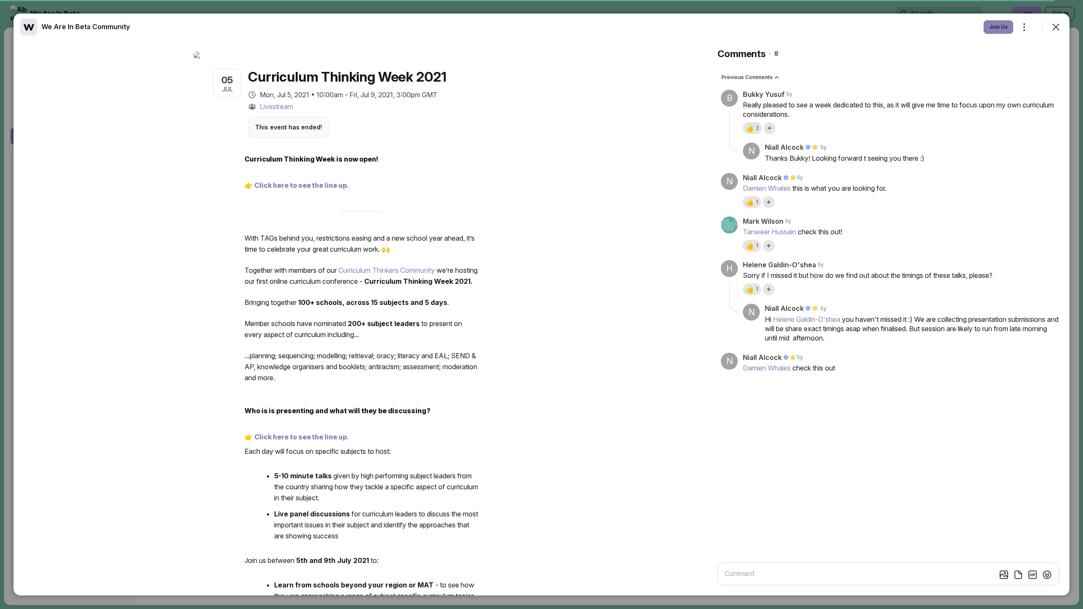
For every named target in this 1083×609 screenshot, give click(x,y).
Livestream (276, 106)
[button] (752, 128)
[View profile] (28, 27)
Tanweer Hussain (769, 232)
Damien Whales (767, 188)
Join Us (998, 27)
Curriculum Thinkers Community (386, 270)
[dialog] (541, 304)
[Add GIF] (1032, 575)
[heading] (85, 26)
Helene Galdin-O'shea (806, 319)
